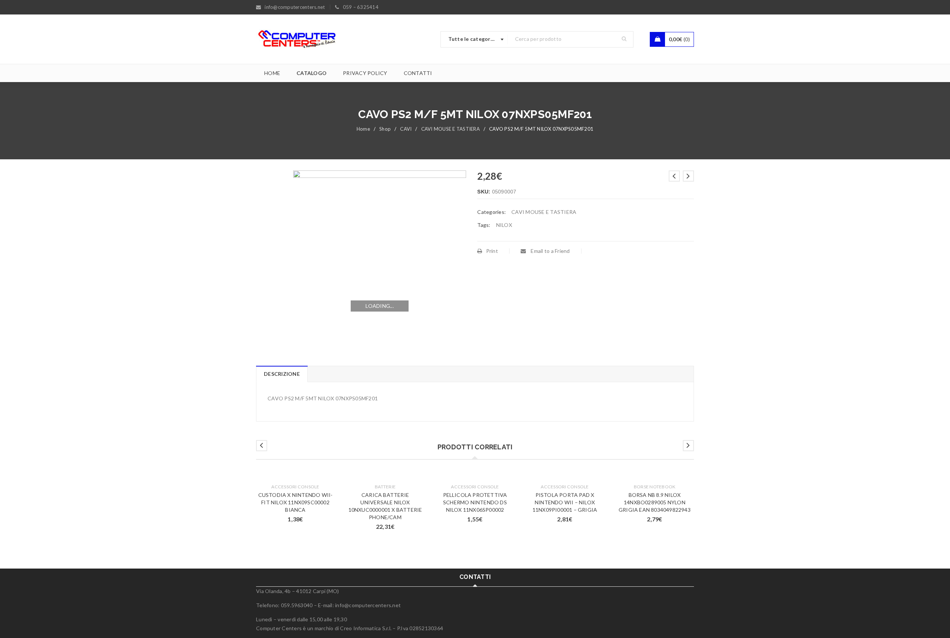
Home (363, 129)
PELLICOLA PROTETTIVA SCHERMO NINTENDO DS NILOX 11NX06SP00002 (475, 502)
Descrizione (282, 374)
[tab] (281, 374)
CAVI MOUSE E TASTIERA (450, 129)
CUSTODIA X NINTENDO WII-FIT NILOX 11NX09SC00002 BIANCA (295, 502)
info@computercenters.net (368, 605)
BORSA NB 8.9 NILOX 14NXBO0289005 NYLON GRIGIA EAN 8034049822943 (655, 502)
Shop (385, 129)
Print (492, 251)
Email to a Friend (550, 251)
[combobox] (474, 39)
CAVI (406, 129)
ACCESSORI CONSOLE (295, 486)
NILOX (504, 225)
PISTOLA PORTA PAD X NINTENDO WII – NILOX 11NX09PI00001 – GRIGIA (565, 502)
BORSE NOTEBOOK (655, 486)
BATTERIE (385, 486)
